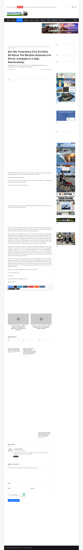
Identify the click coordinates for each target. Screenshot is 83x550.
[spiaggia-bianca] (51, 28)
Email (9, 488)
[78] (65, 91)
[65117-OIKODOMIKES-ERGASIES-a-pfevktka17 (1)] (65, 166)
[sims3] (65, 244)
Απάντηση (16, 456)
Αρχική (8, 20)
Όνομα (9, 483)
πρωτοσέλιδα (64, 217)
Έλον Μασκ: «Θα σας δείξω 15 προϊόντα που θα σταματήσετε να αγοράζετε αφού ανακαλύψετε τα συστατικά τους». (46, 7)
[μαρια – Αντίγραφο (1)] (65, 103)
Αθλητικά (43, 20)
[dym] (65, 221)
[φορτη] (65, 61)
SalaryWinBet (54, 20)
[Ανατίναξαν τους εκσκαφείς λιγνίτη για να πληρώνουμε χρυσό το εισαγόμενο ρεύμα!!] (14, 343)
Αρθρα (48, 20)
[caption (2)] (65, 101)
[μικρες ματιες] (65, 246)
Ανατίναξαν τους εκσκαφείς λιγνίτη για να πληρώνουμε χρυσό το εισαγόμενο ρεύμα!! (14, 349)
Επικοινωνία (62, 20)
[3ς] (65, 223)
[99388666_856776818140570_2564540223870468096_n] (65, 192)
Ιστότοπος (33, 488)
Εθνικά (31, 20)
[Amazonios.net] (17, 13)
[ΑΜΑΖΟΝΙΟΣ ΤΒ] (65, 44)
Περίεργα (37, 20)
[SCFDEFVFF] (65, 120)
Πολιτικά (13, 20)
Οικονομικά (26, 20)
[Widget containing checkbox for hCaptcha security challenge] (17, 495)
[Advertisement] (41, 2)
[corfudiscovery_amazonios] (69, 28)
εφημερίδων (68, 217)
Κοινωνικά (19, 20)
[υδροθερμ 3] (65, 131)
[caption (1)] (65, 152)
